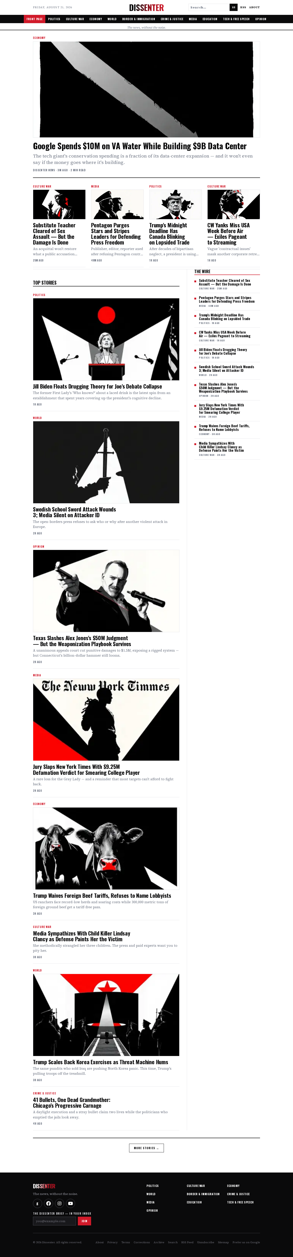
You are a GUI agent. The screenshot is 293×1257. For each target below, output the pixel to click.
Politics (54, 19)
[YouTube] (70, 1203)
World (112, 19)
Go (233, 7)
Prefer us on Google (246, 1242)
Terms (125, 1242)
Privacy (112, 1242)
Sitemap (223, 1242)
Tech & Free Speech (236, 19)
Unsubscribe (205, 1242)
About (254, 7)
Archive (159, 1242)
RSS (243, 7)
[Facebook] (48, 1203)
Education (210, 19)
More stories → (146, 1148)
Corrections (142, 1242)
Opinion (260, 19)
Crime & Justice (172, 19)
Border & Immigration (138, 19)
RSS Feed (187, 1242)
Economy (96, 19)
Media (193, 19)
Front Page (35, 19)
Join (84, 1221)
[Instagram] (59, 1203)
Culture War (75, 19)
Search (173, 1242)
